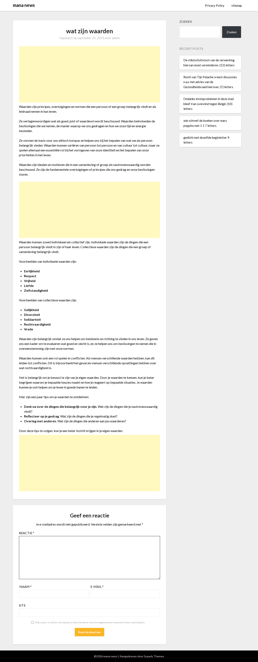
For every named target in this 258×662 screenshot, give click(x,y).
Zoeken (185, 21)
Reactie (26, 533)
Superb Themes (154, 656)
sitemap (236, 5)
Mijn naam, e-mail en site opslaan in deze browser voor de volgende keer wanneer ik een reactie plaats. (90, 622)
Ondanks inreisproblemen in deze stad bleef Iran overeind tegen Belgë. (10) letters (208, 103)
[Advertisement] (89, 74)
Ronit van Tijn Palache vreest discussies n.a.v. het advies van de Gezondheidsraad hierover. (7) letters (210, 82)
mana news (24, 5)
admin (116, 38)
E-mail (97, 586)
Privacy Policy (214, 5)
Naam (25, 586)
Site (22, 605)
